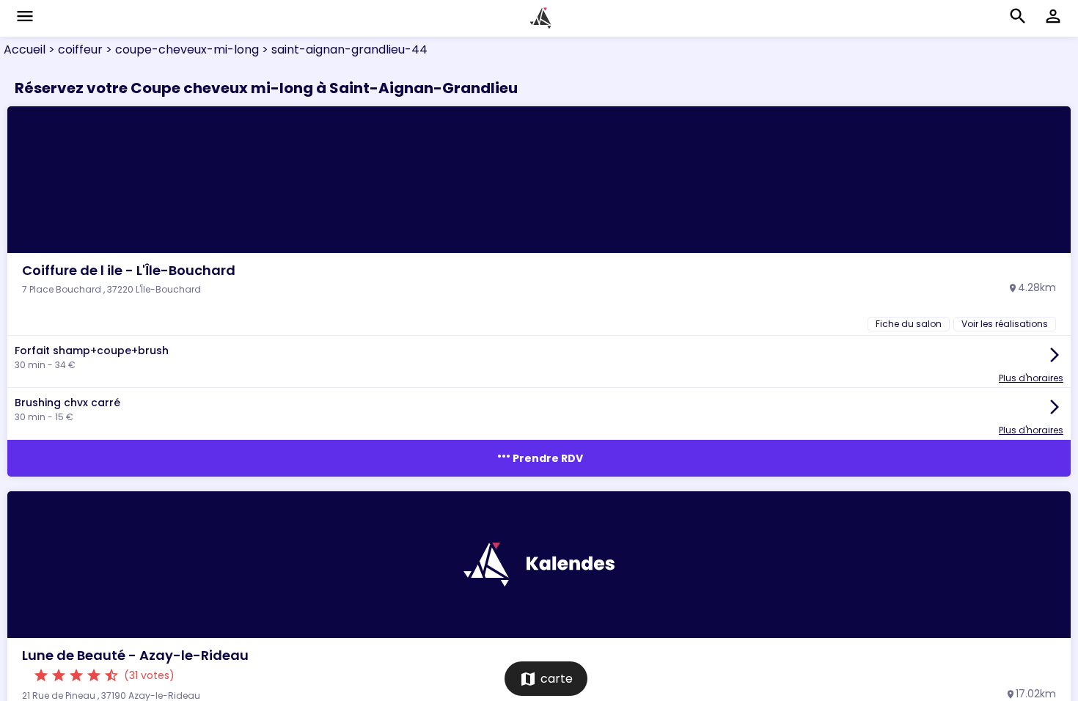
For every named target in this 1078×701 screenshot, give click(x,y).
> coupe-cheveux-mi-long (181, 49)
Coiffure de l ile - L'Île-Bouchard (128, 270)
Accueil (24, 49)
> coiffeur (74, 49)
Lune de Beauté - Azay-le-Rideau (135, 655)
